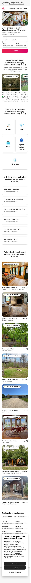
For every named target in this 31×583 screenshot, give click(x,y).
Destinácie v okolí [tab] (7, 516)
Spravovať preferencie (15, 572)
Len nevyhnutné (15, 568)
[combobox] (14, 40)
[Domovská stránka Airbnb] (3, 8)
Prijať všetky (15, 563)
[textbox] (8, 46)
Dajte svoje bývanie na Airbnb (18, 9)
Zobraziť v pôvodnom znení (16, 4)
